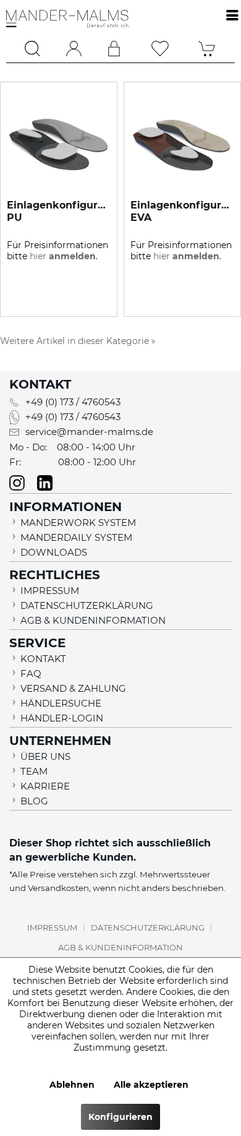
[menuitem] (33, 48)
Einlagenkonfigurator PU (59, 211)
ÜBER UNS (45, 756)
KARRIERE (45, 786)
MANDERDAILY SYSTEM (76, 537)
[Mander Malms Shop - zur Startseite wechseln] (68, 25)
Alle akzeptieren (151, 1084)
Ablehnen (72, 1084)
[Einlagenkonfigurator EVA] (182, 143)
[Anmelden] (114, 48)
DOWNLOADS (53, 552)
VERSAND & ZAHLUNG (73, 688)
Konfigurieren (120, 1116)
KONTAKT (43, 659)
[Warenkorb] (207, 48)
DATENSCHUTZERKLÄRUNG (86, 605)
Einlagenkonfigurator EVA (182, 211)
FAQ (30, 673)
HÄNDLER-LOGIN (61, 718)
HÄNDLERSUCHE (60, 703)
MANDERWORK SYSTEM (78, 522)
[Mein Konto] (74, 48)
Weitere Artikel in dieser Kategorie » (78, 340)
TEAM (34, 771)
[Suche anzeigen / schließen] (33, 48)
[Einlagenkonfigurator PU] (59, 143)
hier (63, 256)
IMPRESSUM (49, 590)
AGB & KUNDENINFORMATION (93, 620)
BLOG (34, 801)
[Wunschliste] (160, 48)
